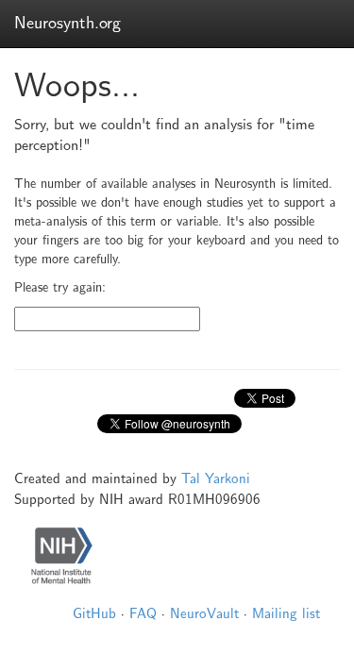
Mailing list (286, 613)
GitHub (94, 613)
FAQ (143, 613)
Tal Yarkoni (215, 478)
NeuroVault (204, 613)
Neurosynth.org (67, 23)
